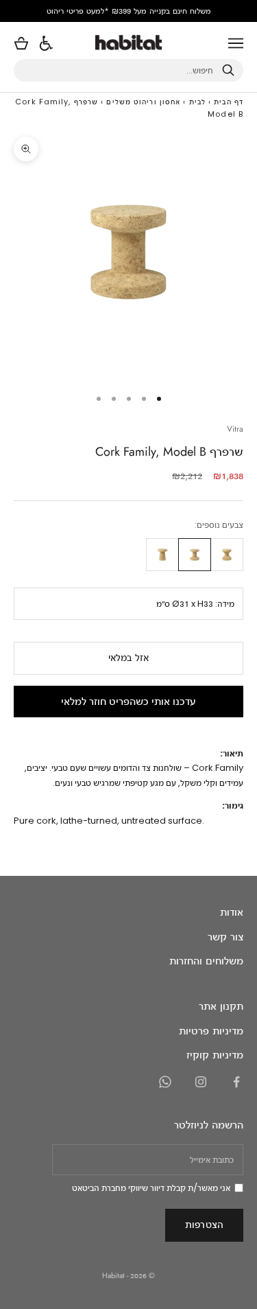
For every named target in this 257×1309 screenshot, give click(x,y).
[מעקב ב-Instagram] (201, 1082)
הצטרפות (204, 1224)
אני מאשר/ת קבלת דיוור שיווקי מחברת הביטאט (151, 1187)
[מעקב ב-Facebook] (236, 1082)
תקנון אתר (221, 1006)
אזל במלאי (128, 657)
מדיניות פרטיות (211, 1031)
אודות (231, 912)
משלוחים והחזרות (206, 961)
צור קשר (225, 937)
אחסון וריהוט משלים (143, 101)
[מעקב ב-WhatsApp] (165, 1082)
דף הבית (228, 101)
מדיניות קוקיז (214, 1055)
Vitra (235, 429)
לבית (197, 101)
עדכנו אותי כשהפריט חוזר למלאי (128, 701)
